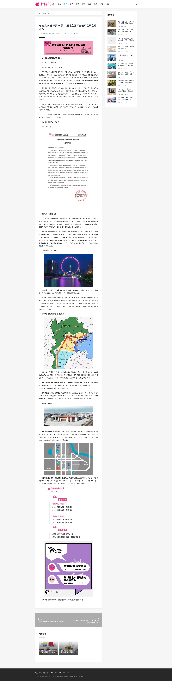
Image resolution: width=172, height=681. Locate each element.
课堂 (71, 4)
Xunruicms (80, 676)
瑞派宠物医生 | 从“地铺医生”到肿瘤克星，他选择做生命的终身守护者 (126, 65)
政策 (89, 4)
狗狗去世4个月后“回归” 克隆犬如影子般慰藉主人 (125, 30)
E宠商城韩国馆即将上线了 (125, 55)
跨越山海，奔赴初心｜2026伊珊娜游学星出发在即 (125, 91)
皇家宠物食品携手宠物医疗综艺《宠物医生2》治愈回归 (126, 23)
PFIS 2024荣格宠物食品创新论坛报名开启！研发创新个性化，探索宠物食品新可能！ (126, 41)
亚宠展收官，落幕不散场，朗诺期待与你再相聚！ (126, 98)
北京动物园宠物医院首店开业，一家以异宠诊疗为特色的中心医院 (126, 82)
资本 (83, 4)
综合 (108, 4)
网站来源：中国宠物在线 (52, 33)
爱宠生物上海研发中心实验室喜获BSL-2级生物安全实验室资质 (126, 74)
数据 (95, 4)
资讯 (65, 4)
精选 (77, 4)
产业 (101, 4)
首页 (59, 4)
